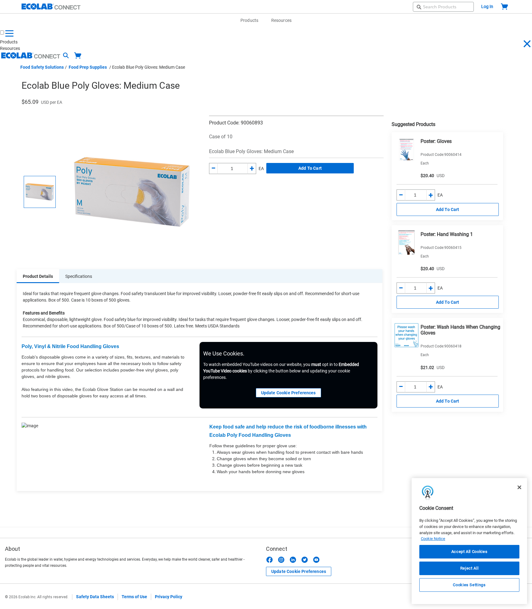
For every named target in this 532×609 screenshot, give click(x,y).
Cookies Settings (469, 585)
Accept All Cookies (469, 551)
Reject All (469, 568)
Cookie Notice (433, 538)
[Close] (519, 487)
